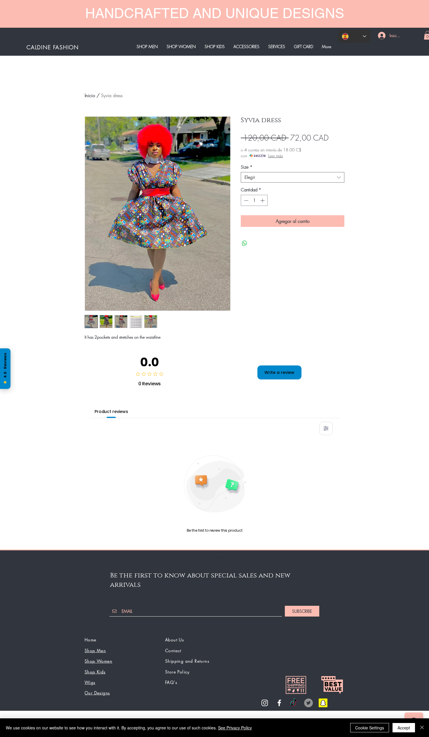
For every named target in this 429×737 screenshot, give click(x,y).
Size (246, 167)
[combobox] (292, 177)
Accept (403, 728)
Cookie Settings (369, 728)
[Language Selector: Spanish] (354, 36)
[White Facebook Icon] (279, 703)
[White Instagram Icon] (264, 703)
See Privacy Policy (235, 728)
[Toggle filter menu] (326, 428)
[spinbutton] (254, 200)
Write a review (279, 372)
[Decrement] (246, 200)
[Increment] (263, 200)
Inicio (90, 95)
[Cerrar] (421, 727)
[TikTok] (294, 703)
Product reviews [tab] (111, 411)
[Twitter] (308, 703)
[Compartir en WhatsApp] (244, 243)
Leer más (275, 155)
